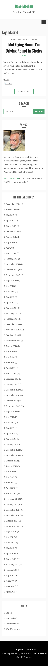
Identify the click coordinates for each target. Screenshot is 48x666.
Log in (9, 613)
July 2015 (10, 286)
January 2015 (11, 319)
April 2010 (10, 592)
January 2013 (12, 444)
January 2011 (11, 570)
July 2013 (10, 417)
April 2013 (10, 433)
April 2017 (10, 220)
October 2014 (12, 335)
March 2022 (11, 209)
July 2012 (10, 472)
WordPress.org (13, 629)
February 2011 (12, 564)
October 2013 (12, 401)
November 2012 (13, 455)
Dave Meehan (24, 6)
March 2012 (11, 493)
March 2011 (11, 559)
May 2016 (10, 248)
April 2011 (10, 553)
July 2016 (10, 242)
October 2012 (12, 461)
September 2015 (13, 275)
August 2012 (11, 466)
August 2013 (11, 411)
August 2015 (11, 280)
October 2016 (12, 231)
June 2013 (10, 422)
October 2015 (12, 270)
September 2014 (13, 341)
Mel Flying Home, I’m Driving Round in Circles (24, 47)
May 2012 (10, 482)
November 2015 (13, 264)
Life (24, 55)
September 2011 (13, 526)
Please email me (11, 178)
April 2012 (10, 488)
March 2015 (11, 308)
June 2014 (10, 357)
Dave (35, 40)
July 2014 (10, 351)
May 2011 (10, 548)
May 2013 (10, 428)
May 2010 (10, 586)
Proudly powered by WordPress (16, 653)
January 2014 (12, 384)
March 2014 (11, 373)
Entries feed (11, 618)
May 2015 (10, 297)
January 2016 (12, 259)
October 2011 (11, 521)
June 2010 (10, 581)
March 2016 (11, 253)
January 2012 (12, 504)
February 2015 (12, 313)
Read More (24, 91)
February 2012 (12, 499)
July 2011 (10, 537)
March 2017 (11, 226)
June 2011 (10, 542)
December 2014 (13, 324)
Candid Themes (23, 657)
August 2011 (11, 532)
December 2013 (13, 390)
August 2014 (11, 346)
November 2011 (13, 515)
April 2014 (10, 368)
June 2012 (10, 477)
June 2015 (10, 291)
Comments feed (13, 624)
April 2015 (10, 302)
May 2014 (10, 362)
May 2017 (10, 215)
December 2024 (13, 204)
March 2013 (11, 439)
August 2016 (11, 237)
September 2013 (13, 406)
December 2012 (13, 450)
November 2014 (13, 330)
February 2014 (12, 379)
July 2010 (10, 575)
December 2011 (12, 510)
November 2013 (13, 395)
